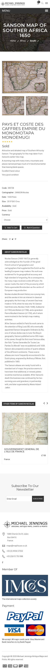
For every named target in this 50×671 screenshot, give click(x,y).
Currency (6, 215)
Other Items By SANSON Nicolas (18, 404)
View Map (38, 445)
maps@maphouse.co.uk (17, 546)
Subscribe (38, 499)
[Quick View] (25, 428)
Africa (23, 41)
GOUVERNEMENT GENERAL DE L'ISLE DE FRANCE (21, 450)
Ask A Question (33, 228)
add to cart (12, 228)
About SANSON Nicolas (16, 252)
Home (13, 41)
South (33, 41)
